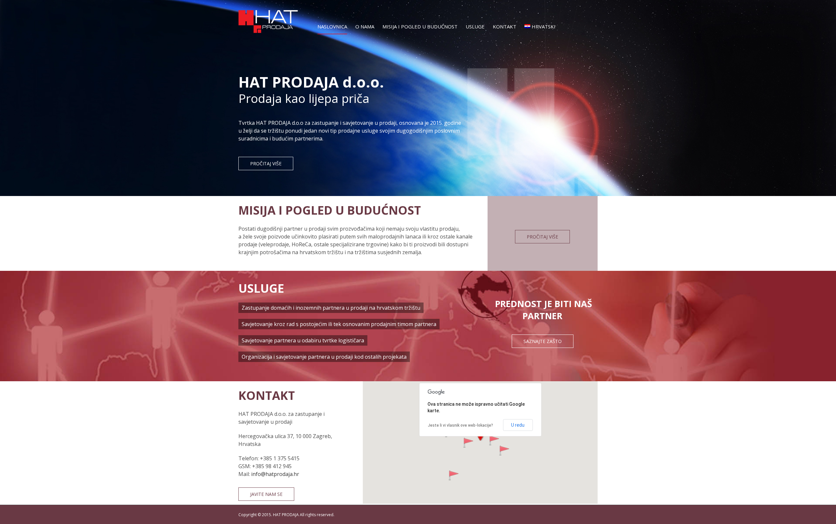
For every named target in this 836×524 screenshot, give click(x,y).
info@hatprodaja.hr (275, 474)
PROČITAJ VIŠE (542, 237)
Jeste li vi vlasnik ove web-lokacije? (460, 425)
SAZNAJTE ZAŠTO (542, 341)
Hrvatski (543, 26)
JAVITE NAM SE (266, 494)
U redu (517, 425)
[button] (504, 450)
